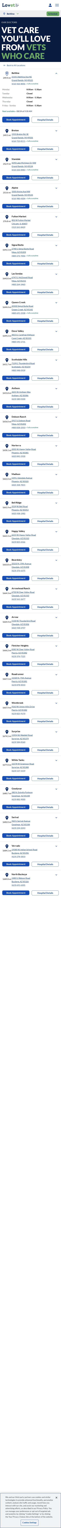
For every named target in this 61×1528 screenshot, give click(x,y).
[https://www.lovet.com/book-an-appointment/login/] (50, 5)
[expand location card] (56, 73)
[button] (56, 5)
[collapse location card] (56, 130)
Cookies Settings (29, 1522)
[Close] (56, 1497)
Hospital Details (45, 119)
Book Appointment (15, 119)
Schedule (53, 13)
